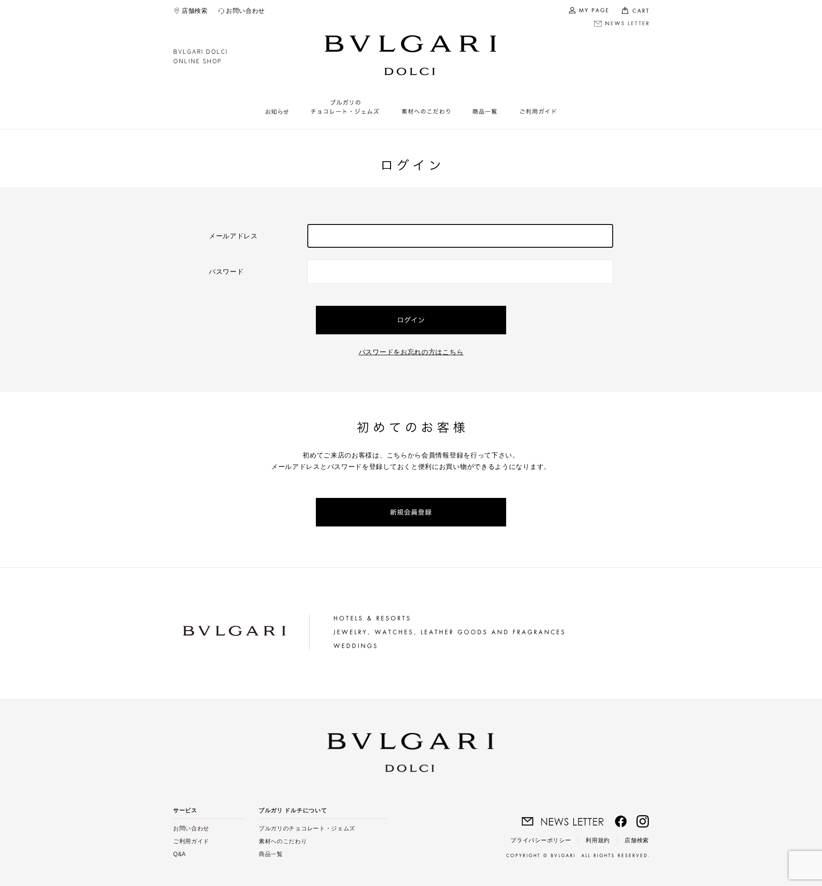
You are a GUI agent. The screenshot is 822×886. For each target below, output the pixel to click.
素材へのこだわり (283, 841)
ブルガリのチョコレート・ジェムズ (307, 828)
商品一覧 (271, 854)
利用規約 (598, 840)
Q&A (179, 854)
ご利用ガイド (191, 841)
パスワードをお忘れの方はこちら (411, 352)
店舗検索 (195, 10)
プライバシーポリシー (540, 840)
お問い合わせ (245, 10)
